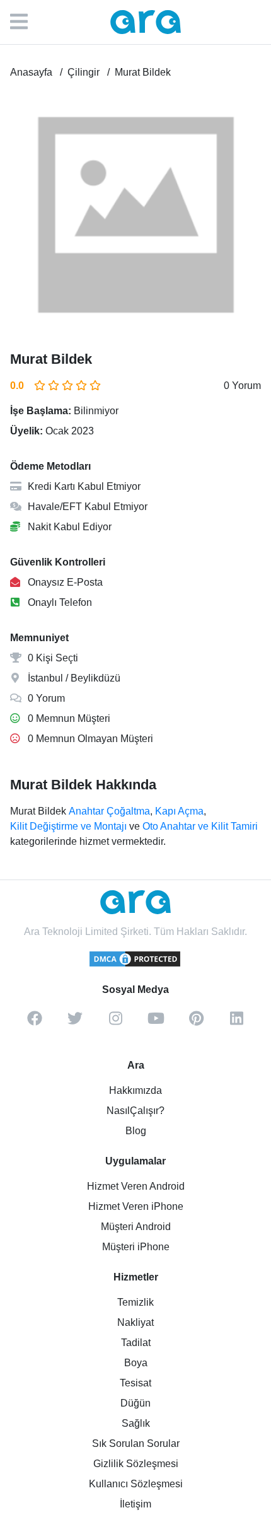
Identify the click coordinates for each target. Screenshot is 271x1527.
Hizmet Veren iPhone (135, 1206)
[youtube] (156, 1022)
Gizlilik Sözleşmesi (135, 1463)
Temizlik (135, 1302)
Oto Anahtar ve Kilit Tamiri (200, 826)
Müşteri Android (136, 1226)
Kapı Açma (179, 811)
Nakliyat (135, 1322)
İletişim (135, 1504)
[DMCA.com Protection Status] (135, 964)
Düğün (135, 1403)
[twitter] (75, 1022)
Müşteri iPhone (136, 1246)
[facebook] (35, 1022)
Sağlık (136, 1423)
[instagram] (115, 1022)
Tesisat (135, 1383)
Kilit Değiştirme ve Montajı (68, 826)
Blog (135, 1130)
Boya (135, 1362)
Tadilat (136, 1342)
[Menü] (25, 22)
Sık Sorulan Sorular (136, 1443)
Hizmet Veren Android (136, 1186)
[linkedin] (236, 1022)
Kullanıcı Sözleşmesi (136, 1483)
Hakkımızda (135, 1090)
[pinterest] (196, 1022)
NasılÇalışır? (135, 1110)
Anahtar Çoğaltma (109, 811)
